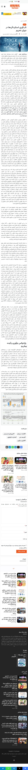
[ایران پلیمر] (14, 6)
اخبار (22, 21)
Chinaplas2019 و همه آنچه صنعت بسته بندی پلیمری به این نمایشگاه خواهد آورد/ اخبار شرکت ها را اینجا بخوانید (9, 741)
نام (26, 525)
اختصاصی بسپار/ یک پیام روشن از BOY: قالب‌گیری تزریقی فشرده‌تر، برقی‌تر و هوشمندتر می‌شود (9, 611)
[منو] (2, 7)
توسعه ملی (22, 437)
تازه (13, 568)
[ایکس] (18, 447)
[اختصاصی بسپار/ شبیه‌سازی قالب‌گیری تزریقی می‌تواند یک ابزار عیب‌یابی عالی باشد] (21, 620)
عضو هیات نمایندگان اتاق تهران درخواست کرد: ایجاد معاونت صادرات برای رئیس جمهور (16, 733)
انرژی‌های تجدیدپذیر (9, 434)
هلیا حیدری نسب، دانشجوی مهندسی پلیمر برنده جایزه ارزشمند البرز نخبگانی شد (21, 467)
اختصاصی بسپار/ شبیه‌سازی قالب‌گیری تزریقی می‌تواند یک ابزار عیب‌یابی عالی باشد (9, 619)
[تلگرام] (10, 447)
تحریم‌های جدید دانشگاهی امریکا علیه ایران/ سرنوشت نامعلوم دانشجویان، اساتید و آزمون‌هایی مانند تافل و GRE (7, 468)
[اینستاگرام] (14, 760)
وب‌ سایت (25, 539)
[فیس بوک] (21, 447)
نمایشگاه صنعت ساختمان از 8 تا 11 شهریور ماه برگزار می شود (9, 717)
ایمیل (25, 532)
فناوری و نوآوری (21, 441)
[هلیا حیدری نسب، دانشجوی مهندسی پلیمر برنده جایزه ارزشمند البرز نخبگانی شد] (21, 460)
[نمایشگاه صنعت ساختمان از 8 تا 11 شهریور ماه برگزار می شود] (22, 719)
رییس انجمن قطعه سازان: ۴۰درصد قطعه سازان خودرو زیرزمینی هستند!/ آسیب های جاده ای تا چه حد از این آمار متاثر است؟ (9, 726)
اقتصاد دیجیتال (21, 434)
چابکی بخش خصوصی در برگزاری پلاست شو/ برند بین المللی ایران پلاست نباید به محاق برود (21, 486)
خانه (24, 21)
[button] (6, 14)
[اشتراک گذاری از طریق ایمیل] (7, 447)
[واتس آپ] (12, 447)
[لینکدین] (15, 447)
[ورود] (4, 7)
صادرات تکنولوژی (12, 437)
